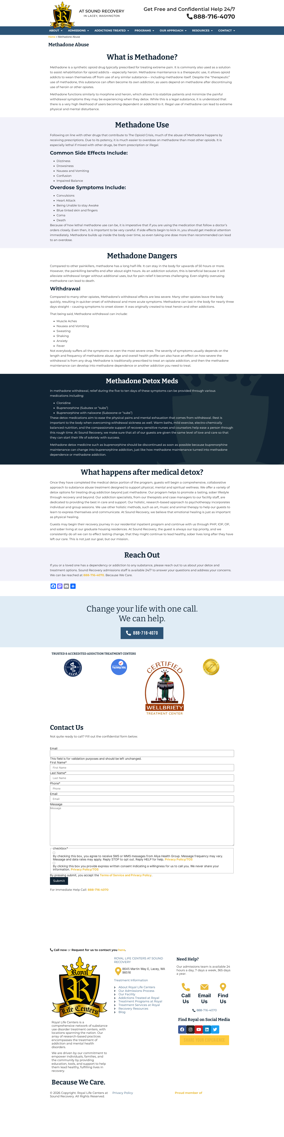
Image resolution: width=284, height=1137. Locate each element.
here (121, 950)
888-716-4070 (93, 575)
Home (51, 36)
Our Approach (171, 30)
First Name (58, 762)
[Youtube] (199, 1029)
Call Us (185, 998)
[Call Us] (186, 987)
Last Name (58, 773)
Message (56, 804)
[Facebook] (182, 1029)
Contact (225, 30)
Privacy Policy (141, 875)
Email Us (204, 998)
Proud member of (188, 1093)
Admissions (77, 30)
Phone (55, 783)
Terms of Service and (115, 875)
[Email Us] (204, 987)
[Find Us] (223, 987)
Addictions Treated (110, 30)
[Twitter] (215, 1029)
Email (53, 748)
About (54, 30)
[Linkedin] (207, 1029)
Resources (200, 30)
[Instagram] (190, 1029)
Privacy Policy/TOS (179, 859)
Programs (143, 30)
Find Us (223, 998)
